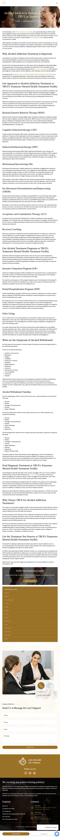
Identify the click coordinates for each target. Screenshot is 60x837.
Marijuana (7, 621)
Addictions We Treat (29, 21)
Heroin (6, 614)
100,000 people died (36, 37)
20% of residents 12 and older (24, 32)
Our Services (6, 816)
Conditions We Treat (8, 808)
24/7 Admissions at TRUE (10, 819)
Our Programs (6, 811)
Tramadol (7, 635)
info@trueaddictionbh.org (42, 819)
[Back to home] (4, 3)
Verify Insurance (30, 581)
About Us (5, 806)
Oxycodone (7, 631)
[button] (57, 3)
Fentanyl (6, 610)
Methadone (7, 628)
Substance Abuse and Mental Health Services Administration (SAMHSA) (34, 74)
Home (18, 21)
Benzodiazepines (9, 600)
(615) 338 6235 (44, 695)
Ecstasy (6, 607)
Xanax (6, 638)
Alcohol (6, 593)
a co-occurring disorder (42, 69)
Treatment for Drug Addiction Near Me (13, 814)
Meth (5, 624)
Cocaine (6, 603)
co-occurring (33, 474)
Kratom (6, 617)
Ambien (6, 596)
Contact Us (44, 834)
